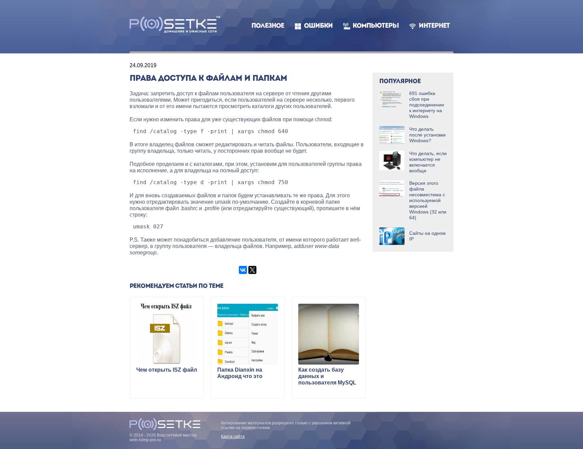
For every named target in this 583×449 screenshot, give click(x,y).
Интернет (434, 26)
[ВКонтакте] (243, 270)
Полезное (267, 26)
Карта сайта (233, 436)
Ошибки (318, 26)
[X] (252, 270)
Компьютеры (376, 26)
